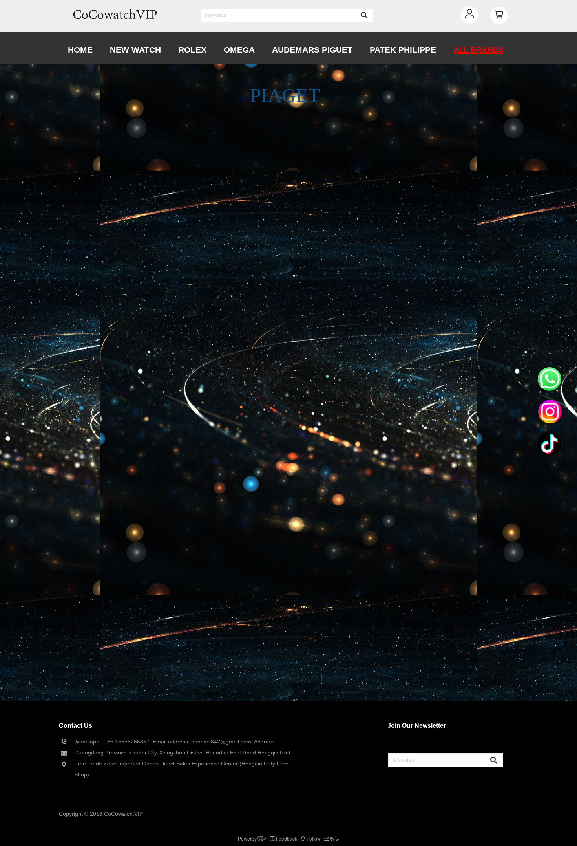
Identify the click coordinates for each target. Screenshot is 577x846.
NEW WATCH (135, 49)
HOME (80, 49)
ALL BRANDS (478, 50)
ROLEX (192, 49)
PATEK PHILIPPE (403, 49)
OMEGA (239, 49)
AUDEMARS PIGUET (312, 49)
